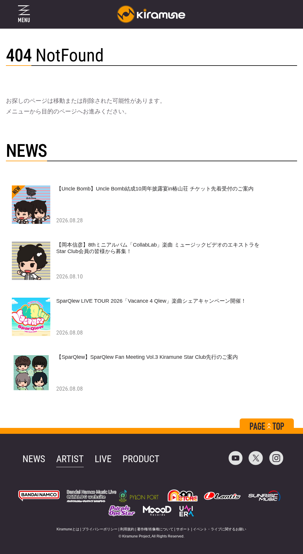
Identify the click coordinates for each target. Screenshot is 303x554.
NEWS (33, 459)
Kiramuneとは (68, 529)
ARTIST (70, 459)
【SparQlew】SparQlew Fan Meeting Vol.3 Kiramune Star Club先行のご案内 (147, 357)
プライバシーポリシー (99, 529)
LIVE (103, 459)
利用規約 (127, 529)
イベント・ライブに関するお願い (219, 529)
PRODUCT (141, 459)
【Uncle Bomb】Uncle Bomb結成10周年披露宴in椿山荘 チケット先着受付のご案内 (155, 189)
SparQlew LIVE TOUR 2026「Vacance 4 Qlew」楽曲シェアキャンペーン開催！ (151, 301)
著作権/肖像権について (155, 529)
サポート (183, 529)
